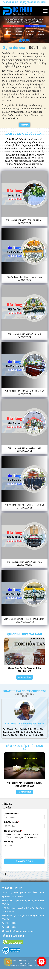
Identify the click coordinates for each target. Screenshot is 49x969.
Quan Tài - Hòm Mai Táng (24, 634)
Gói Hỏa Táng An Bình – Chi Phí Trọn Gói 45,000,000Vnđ (24, 221)
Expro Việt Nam (34, 965)
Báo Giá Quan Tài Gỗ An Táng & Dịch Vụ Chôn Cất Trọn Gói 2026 (24, 670)
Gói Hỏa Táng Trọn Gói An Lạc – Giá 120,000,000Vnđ (24, 449)
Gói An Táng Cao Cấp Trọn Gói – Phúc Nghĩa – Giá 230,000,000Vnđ (24, 620)
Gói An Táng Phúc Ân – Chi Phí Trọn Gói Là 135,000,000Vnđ (24, 506)
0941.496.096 (10, 923)
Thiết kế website (15, 965)
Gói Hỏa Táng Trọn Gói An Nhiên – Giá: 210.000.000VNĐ (24, 563)
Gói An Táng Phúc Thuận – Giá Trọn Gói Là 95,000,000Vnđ (24, 392)
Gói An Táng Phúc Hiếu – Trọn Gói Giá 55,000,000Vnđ (24, 278)
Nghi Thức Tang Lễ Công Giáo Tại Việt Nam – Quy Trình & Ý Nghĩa (24, 757)
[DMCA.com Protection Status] (24, 942)
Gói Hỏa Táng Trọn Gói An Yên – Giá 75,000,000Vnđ (24, 335)
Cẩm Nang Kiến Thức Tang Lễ (24, 747)
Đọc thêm (25, 124)
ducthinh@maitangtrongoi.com (19, 931)
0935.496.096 (10, 927)
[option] (24, 661)
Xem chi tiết (25, 677)
